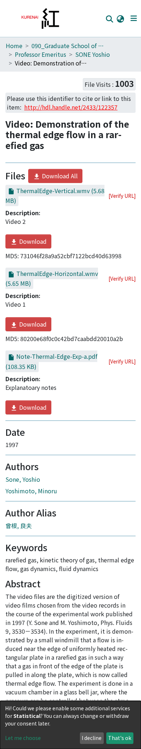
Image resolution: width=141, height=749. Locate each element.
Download (32, 241)
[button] (120, 18)
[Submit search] (109, 19)
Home (14, 45)
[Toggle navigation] (133, 18)
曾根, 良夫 (18, 525)
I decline (92, 737)
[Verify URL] (122, 195)
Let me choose (23, 737)
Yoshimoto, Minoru (31, 490)
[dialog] (70, 725)
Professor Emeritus (40, 54)
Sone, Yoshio (22, 479)
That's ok (119, 737)
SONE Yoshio (92, 54)
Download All (59, 175)
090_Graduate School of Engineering (67, 45)
